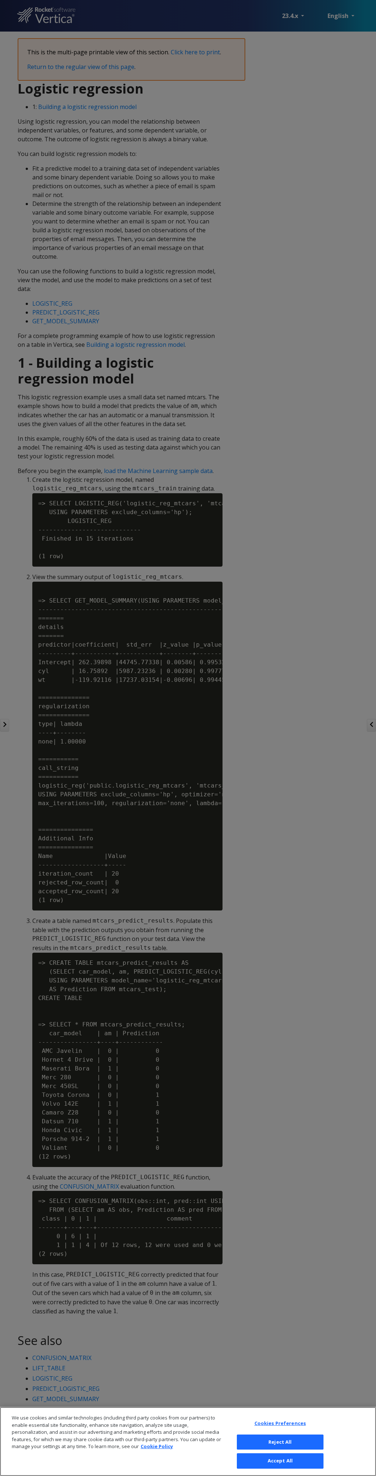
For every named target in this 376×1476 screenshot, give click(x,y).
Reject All (280, 1442)
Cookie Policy (157, 1446)
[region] (188, 1441)
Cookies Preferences (280, 1423)
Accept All (280, 1460)
